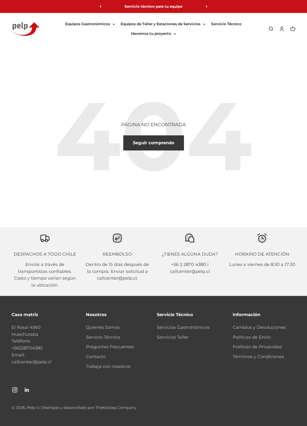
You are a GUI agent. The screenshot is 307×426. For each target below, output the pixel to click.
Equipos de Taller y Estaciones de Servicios (161, 24)
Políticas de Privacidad (257, 346)
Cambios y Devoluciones (259, 327)
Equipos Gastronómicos (87, 24)
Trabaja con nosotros (108, 366)
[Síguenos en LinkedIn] (27, 390)
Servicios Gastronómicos (183, 327)
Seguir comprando (153, 142)
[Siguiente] (206, 6)
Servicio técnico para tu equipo (153, 6)
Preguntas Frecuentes (110, 346)
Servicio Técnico (226, 24)
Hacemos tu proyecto (151, 33)
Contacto (96, 356)
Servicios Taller (173, 337)
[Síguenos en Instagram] (15, 390)
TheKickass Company (115, 407)
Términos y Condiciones (258, 356)
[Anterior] (100, 6)
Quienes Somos (103, 327)
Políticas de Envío (252, 337)
